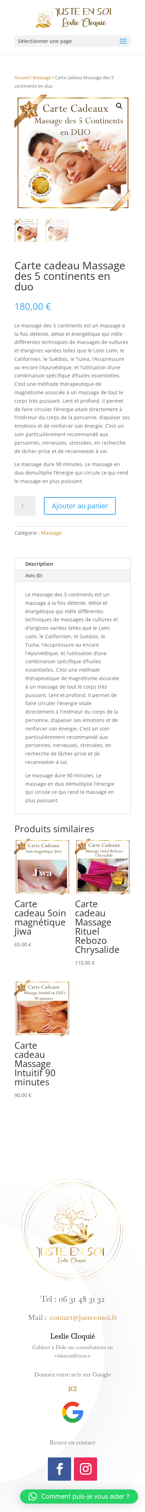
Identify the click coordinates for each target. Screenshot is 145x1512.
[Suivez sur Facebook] (59, 1469)
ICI (72, 1389)
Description (39, 563)
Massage (42, 77)
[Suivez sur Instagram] (85, 1469)
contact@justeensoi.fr (81, 1317)
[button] (119, 106)
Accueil (21, 77)
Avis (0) (33, 575)
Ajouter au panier (80, 505)
